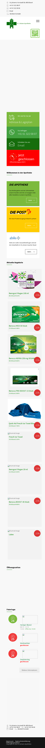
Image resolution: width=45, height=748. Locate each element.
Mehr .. (29, 225)
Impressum (10, 741)
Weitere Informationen (29, 670)
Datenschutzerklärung (22, 741)
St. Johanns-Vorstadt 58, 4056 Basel (21, 2)
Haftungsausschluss (13, 743)
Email (21, 145)
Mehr (30, 200)
